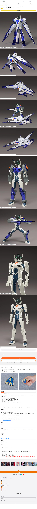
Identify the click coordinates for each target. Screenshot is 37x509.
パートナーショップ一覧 (7, 420)
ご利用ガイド (3, 498)
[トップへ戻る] (18, 471)
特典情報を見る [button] (19, 10)
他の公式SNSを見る (18, 493)
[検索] (27, 1)
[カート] (29, 1)
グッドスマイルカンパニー (5, 438)
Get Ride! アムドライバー (4, 5)
